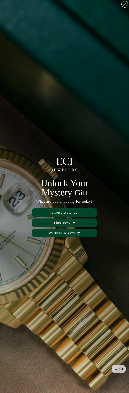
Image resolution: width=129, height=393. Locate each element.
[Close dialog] (125, 4)
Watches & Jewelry (64, 232)
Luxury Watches (64, 212)
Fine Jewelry (64, 222)
